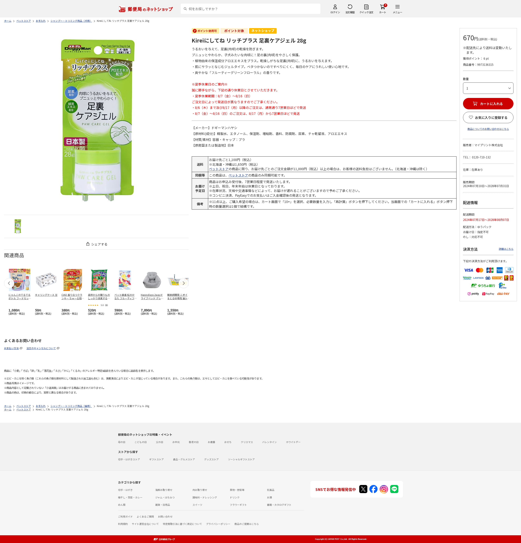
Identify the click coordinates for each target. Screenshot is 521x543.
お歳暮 (211, 442)
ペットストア (219, 168)
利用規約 (123, 523)
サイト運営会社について (145, 523)
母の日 (121, 442)
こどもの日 (141, 442)
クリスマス (247, 442)
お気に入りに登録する (491, 117)
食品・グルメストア (184, 459)
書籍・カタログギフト (279, 504)
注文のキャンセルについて (41, 348)
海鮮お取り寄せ (163, 489)
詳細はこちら (506, 248)
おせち (228, 442)
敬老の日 (194, 442)
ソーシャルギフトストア (241, 459)
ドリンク (235, 497)
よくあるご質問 (145, 516)
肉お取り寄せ (200, 489)
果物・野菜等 (237, 489)
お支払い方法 (11, 348)
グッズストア (211, 459)
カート (382, 12)
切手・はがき (125, 489)
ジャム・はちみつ (165, 497)
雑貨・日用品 (162, 504)
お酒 (269, 497)
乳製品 (270, 489)
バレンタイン (269, 442)
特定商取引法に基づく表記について (182, 523)
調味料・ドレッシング (205, 497)
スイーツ (197, 504)
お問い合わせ (165, 516)
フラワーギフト (238, 504)
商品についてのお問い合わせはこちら (488, 129)
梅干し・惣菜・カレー (130, 497)
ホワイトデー (293, 442)
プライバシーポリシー (218, 523)
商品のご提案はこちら (246, 523)
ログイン (335, 12)
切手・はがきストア (129, 459)
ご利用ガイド (125, 516)
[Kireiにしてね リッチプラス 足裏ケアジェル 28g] (18, 226)
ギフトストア (156, 459)
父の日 (159, 442)
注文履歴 (350, 12)
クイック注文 (366, 12)
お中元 (176, 442)
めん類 (121, 504)
